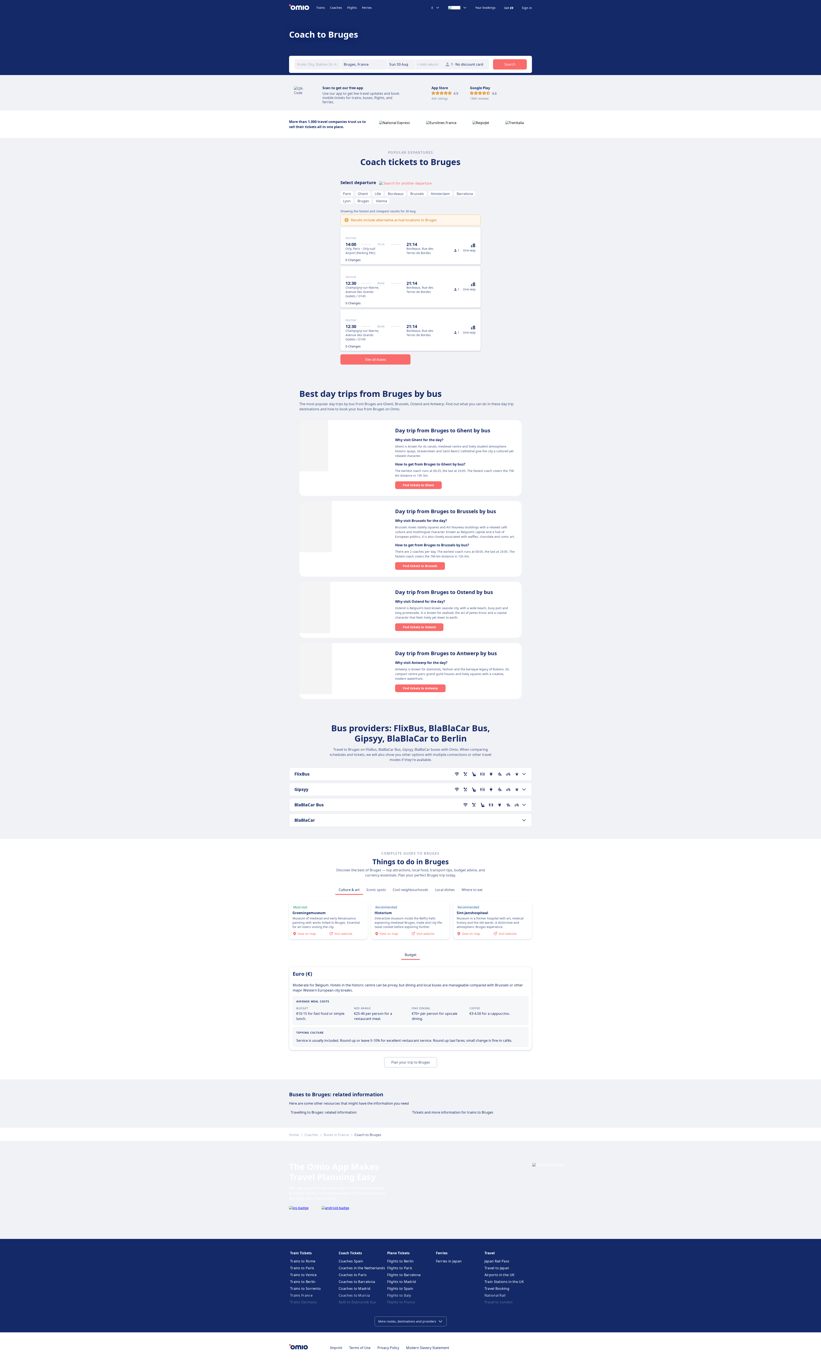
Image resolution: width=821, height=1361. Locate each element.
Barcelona (465, 193)
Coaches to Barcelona (357, 1281)
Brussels (417, 193)
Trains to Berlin (303, 1281)
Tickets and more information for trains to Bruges (452, 1112)
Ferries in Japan (449, 1261)
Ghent (363, 193)
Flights (352, 8)
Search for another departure (408, 183)
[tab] (349, 890)
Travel (489, 1253)
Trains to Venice (303, 1274)
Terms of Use (360, 1347)
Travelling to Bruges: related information (324, 1112)
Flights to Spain (400, 1288)
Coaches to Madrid (354, 1288)
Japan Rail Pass (496, 1261)
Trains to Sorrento (305, 1288)
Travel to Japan (496, 1268)
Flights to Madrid (401, 1281)
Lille (378, 193)
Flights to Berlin (400, 1261)
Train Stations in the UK (504, 1281)
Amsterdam (440, 193)
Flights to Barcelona (404, 1274)
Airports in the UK (499, 1274)
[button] (401, 64)
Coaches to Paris (353, 1274)
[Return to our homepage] (302, 7)
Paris (347, 193)
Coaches (336, 8)
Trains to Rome (302, 1261)
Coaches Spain (351, 1261)
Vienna (381, 201)
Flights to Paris (399, 1268)
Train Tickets (301, 1253)
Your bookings (485, 7)
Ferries (367, 8)
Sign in (527, 8)
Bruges (363, 201)
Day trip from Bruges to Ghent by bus (442, 430)
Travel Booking (496, 1288)
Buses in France (336, 1134)
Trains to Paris (302, 1268)
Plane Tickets (398, 1253)
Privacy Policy (388, 1347)
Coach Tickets (350, 1253)
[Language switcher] (457, 7)
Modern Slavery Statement (427, 1347)
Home (294, 1134)
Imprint (336, 1347)
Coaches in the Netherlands (362, 1268)
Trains (320, 8)
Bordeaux (395, 193)
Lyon (347, 201)
